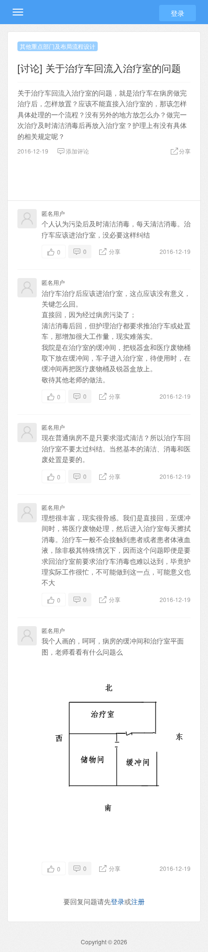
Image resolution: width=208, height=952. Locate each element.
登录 (177, 13)
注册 (138, 901)
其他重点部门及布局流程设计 (57, 46)
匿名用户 (53, 213)
